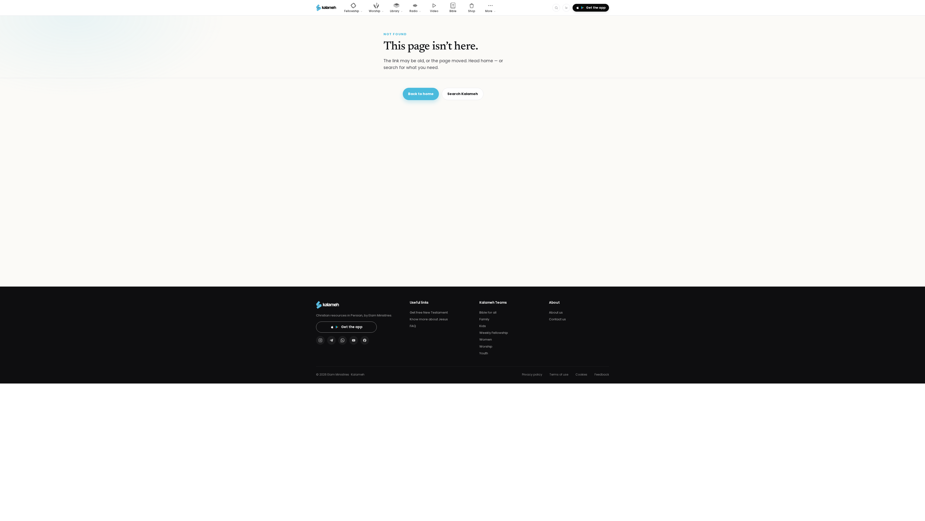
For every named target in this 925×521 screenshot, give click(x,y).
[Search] (556, 8)
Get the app (352, 326)
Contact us (557, 319)
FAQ (413, 326)
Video (434, 11)
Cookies (581, 374)
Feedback (602, 374)
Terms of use (558, 374)
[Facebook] (364, 340)
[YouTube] (353, 340)
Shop (471, 11)
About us (556, 312)
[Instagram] (320, 340)
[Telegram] (331, 340)
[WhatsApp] (342, 340)
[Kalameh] (326, 7)
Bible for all (487, 312)
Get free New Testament (429, 312)
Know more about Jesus (429, 319)
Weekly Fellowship (493, 332)
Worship (485, 346)
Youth (483, 353)
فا (566, 8)
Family (484, 319)
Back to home (421, 93)
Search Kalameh (462, 93)
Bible (452, 11)
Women (485, 339)
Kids (482, 326)
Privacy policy (532, 374)
